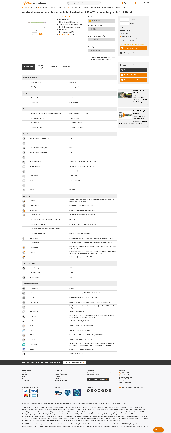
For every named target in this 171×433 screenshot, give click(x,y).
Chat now (158, 430)
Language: (126, 387)
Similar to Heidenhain (75, 7)
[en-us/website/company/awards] (58, 392)
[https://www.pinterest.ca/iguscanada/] (110, 390)
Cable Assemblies (44, 7)
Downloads (66, 67)
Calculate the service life (131, 70)
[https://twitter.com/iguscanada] (102, 390)
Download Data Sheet (65, 17)
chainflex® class (64, 34)
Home (25, 7)
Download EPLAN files (129, 75)
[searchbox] (82, 3)
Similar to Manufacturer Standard (59, 7)
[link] (133, 71)
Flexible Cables (33, 7)
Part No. (90, 17)
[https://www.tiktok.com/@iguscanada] (106, 390)
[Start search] (98, 3)
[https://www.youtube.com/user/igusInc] (99, 390)
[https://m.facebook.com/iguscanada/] (88, 390)
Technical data (28, 67)
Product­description (41, 67)
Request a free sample (130, 80)
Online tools (53, 67)
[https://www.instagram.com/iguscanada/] (92, 390)
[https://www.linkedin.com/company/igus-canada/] (95, 390)
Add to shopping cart (129, 48)
